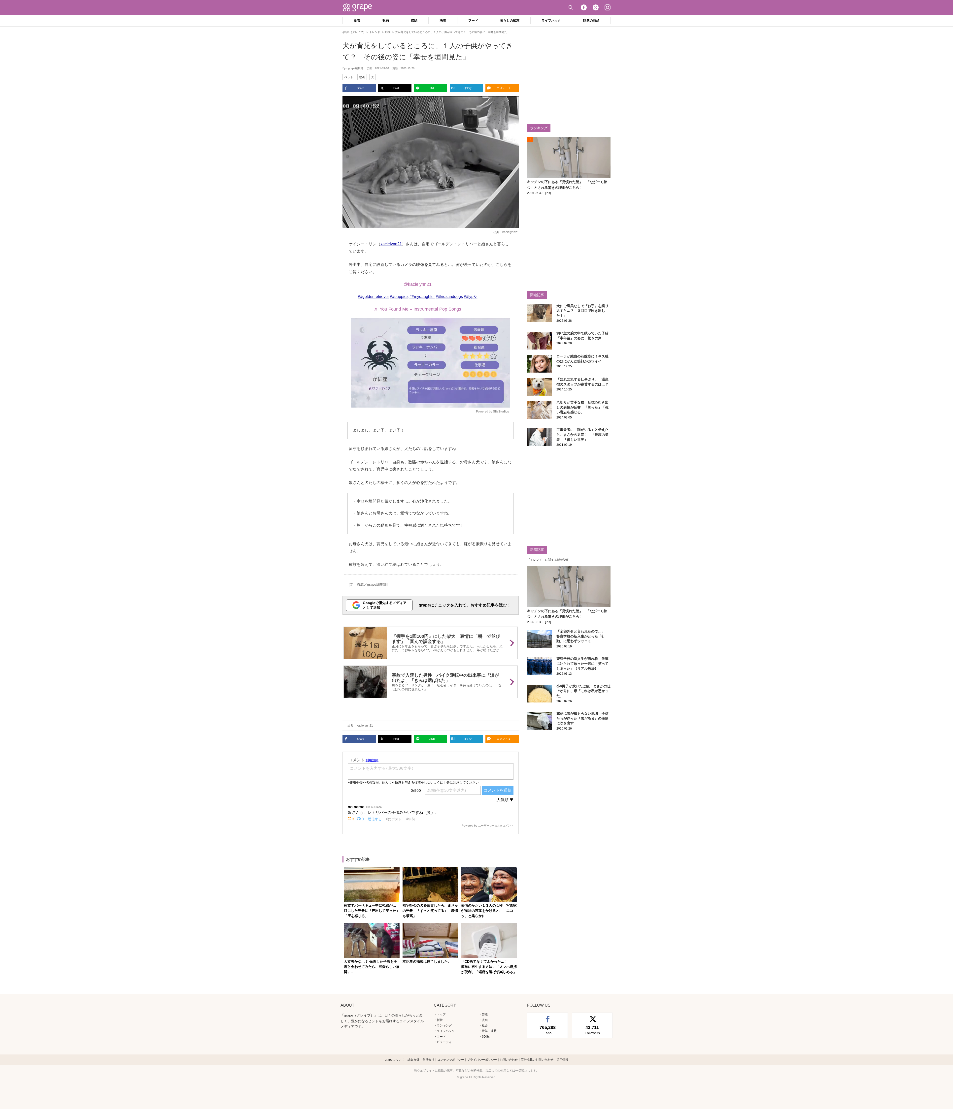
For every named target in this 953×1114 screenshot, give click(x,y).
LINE (432, 88)
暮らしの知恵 (509, 20)
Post (396, 88)
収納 (385, 20)
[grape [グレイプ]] (360, 7)
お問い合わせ (509, 1059)
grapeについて (395, 1059)
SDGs (486, 1036)
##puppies (399, 296)
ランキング (444, 1025)
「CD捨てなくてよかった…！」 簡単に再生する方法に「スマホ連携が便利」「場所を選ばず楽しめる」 (489, 966)
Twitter (596, 7)
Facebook (584, 7)
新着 (357, 20)
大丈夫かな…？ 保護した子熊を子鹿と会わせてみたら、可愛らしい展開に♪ (372, 966)
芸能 (485, 1014)
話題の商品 (591, 20)
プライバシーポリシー (482, 1059)
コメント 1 (503, 88)
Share (360, 88)
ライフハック (551, 20)
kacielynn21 (510, 232)
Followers (592, 1030)
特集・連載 (489, 1031)
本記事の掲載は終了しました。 (427, 961)
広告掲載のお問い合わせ (537, 1059)
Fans (548, 1030)
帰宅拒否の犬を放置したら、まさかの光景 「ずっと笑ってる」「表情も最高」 (430, 910)
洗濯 (443, 20)
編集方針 (413, 1059)
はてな (468, 88)
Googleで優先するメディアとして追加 (385, 605)
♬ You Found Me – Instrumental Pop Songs (417, 309)
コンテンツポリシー (450, 1059)
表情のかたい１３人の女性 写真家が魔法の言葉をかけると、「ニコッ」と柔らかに (489, 910)
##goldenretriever (373, 296)
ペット (348, 77)
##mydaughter (422, 296)
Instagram (608, 7)
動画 (362, 77)
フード (473, 20)
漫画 (485, 1020)
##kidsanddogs (449, 296)
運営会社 (428, 1059)
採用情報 (562, 1059)
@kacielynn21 (418, 284)
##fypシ (470, 296)
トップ (441, 1014)
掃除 (414, 20)
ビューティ (444, 1042)
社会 (485, 1025)
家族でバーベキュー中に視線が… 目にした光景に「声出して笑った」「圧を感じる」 (372, 910)
